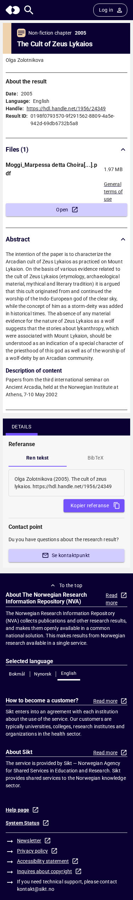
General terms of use (113, 189)
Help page (17, 810)
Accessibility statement (43, 861)
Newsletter (29, 840)
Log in (106, 10)
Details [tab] (22, 426)
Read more (111, 599)
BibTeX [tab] (96, 458)
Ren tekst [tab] (37, 458)
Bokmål (17, 674)
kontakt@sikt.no (35, 889)
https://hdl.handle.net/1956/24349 (66, 108)
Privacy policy (32, 851)
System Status (22, 823)
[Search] (29, 10)
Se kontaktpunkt (71, 555)
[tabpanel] (66, 482)
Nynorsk (43, 674)
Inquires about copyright (44, 871)
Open (62, 209)
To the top (71, 585)
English (69, 673)
